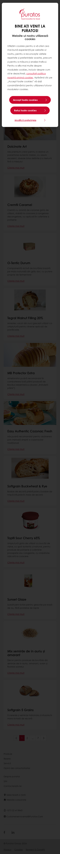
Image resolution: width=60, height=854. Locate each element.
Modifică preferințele (25, 120)
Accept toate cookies (25, 100)
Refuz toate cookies (25, 110)
